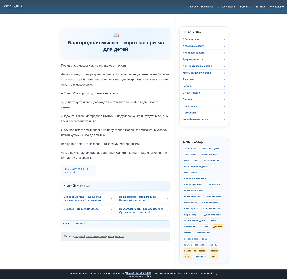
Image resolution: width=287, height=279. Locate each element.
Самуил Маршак (210, 203)
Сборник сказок (192, 39)
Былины (188, 99)
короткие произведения (100, 236)
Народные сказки (193, 52)
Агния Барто (190, 148)
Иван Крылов (190, 172)
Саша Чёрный (191, 209)
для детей (79, 236)
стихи (214, 257)
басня (213, 221)
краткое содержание (194, 245)
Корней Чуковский (193, 184)
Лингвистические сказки (197, 66)
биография (189, 227)
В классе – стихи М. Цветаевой (82, 209)
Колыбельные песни (195, 119)
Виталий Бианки (211, 160)
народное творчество (194, 251)
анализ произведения (194, 221)
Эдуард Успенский (212, 215)
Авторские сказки (193, 46)
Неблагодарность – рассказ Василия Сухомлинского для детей (141, 211)
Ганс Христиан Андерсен (196, 167)
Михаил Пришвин (192, 197)
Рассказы (188, 79)
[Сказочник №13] (13, 7)
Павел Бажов (190, 203)
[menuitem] (192, 7)
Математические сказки (197, 72)
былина (204, 227)
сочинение (201, 257)
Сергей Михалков (211, 209)
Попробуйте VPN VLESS (138, 273)
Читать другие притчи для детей (76, 170)
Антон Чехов (190, 154)
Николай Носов (214, 197)
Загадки (187, 86)
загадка (187, 233)
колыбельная (203, 233)
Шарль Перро (190, 215)
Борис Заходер (209, 154)
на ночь (213, 245)
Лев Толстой (214, 184)
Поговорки (189, 112)
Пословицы (190, 106)
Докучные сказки (193, 59)
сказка (187, 257)
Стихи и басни (191, 93)
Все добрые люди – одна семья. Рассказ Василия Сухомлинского (83, 198)
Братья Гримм (191, 160)
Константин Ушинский (195, 178)
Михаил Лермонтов (193, 191)
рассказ (119, 236)
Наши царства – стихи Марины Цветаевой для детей (137, 198)
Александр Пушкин (211, 148)
